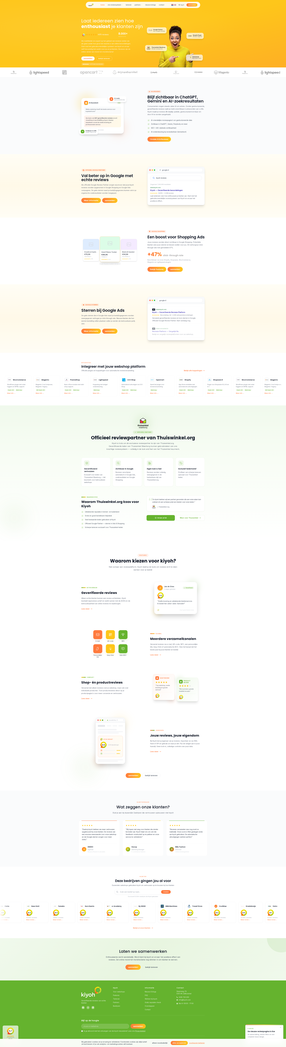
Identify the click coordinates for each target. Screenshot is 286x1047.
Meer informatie (91, 200)
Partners (116, 1002)
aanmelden (192, 5)
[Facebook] (83, 1007)
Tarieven (116, 999)
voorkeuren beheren (197, 1043)
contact (161, 5)
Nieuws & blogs (150, 992)
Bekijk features (157, 269)
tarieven (128, 5)
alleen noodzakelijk (159, 1043)
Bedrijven (116, 1006)
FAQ (146, 995)
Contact (147, 1009)
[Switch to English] (175, 5)
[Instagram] (88, 1007)
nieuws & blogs (150, 5)
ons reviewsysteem (114, 5)
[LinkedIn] (93, 1007)
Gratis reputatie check (153, 1002)
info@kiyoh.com (185, 1000)
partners (138, 5)
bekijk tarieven (104, 58)
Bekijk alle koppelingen (193, 370)
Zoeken (165, 892)
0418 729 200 (184, 997)
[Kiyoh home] (91, 5)
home (103, 5)
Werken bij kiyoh (151, 999)
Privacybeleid (140, 1031)
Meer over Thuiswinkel (189, 518)
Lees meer (85, 609)
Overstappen (150, 1006)
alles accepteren (179, 1043)
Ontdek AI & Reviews (159, 139)
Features (116, 995)
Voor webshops (119, 992)
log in (182, 5)
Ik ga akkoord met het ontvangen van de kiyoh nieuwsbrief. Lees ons (114, 1031)
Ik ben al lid (162, 518)
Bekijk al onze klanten (141, 928)
